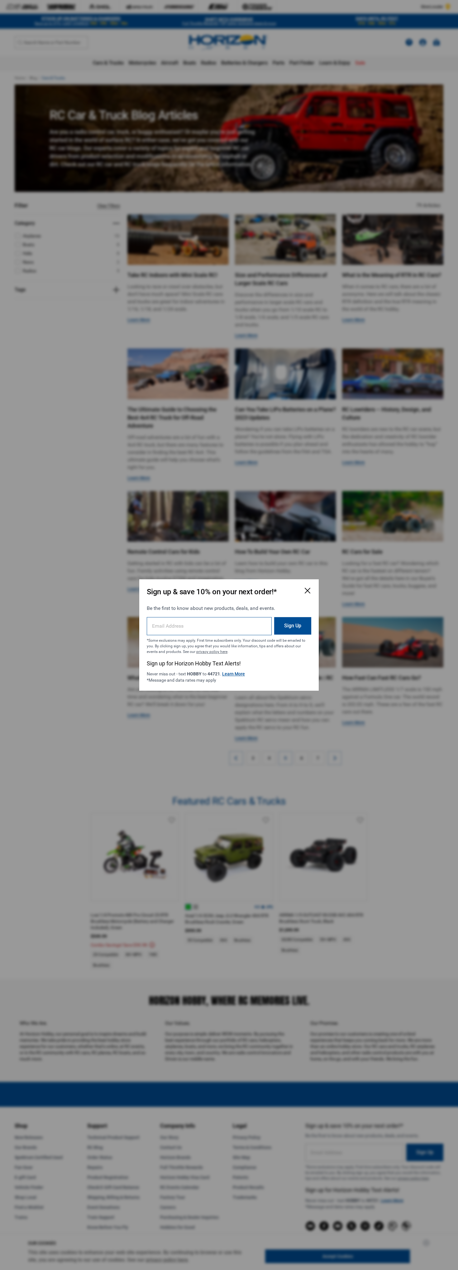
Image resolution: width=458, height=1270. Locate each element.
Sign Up (292, 626)
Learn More (233, 673)
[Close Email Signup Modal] (307, 590)
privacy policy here (211, 652)
